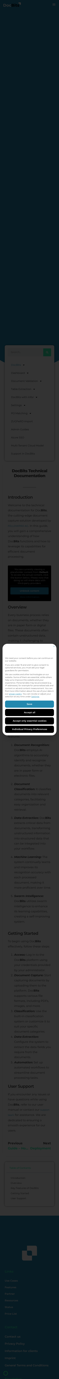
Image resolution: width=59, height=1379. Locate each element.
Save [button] (29, 704)
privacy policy (15, 694)
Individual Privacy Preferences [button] (29, 729)
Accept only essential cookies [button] (29, 720)
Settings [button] (35, 696)
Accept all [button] (29, 712)
